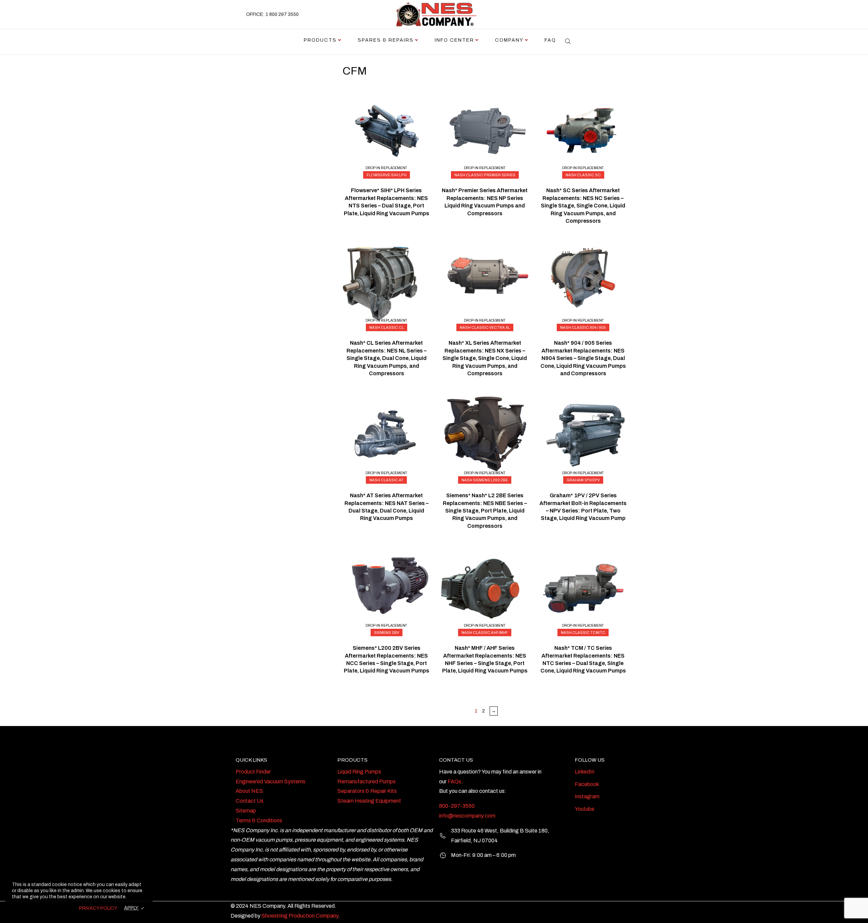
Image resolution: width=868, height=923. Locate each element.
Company (509, 40)
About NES (249, 791)
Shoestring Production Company (299, 916)
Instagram (587, 796)
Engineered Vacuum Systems (270, 781)
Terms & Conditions (259, 820)
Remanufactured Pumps (366, 781)
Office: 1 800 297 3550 (272, 14)
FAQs (454, 781)
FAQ (550, 40)
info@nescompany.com (467, 816)
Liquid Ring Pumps (359, 772)
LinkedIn (584, 772)
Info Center (454, 40)
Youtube (584, 809)
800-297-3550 (457, 806)
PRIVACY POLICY (98, 908)
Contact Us (249, 801)
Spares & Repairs (386, 40)
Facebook (587, 784)
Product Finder (253, 772)
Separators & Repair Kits (367, 791)
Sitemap (246, 811)
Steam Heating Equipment (369, 801)
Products (320, 40)
